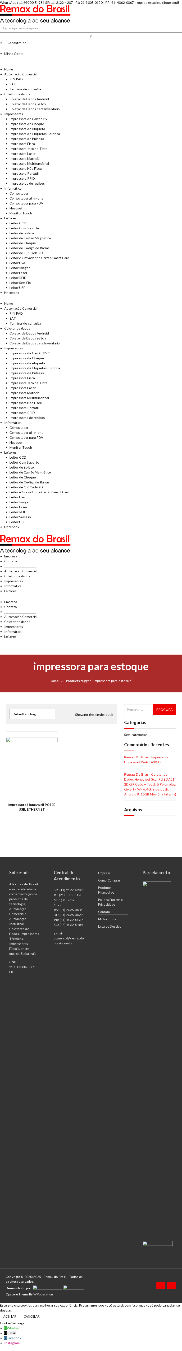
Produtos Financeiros (106, 890)
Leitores (10, 218)
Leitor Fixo (17, 263)
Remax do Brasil (137, 757)
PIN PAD (16, 79)
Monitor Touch (20, 213)
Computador (18, 193)
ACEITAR (9, 1316)
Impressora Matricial (24, 158)
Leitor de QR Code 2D (26, 253)
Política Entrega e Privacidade (110, 902)
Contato (10, 561)
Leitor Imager (19, 268)
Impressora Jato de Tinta (28, 149)
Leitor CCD (17, 223)
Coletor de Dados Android (29, 99)
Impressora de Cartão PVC (29, 119)
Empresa (10, 556)
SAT (12, 84)
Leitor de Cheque (22, 243)
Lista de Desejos (109, 926)
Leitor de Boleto (21, 233)
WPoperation (43, 1294)
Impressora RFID (22, 178)
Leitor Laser (18, 273)
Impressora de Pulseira (26, 139)
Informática (13, 188)
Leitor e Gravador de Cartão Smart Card (39, 258)
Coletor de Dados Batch (27, 104)
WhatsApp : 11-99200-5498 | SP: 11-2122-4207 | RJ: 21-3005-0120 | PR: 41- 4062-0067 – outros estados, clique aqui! (89, 2)
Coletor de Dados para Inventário (34, 109)
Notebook (11, 293)
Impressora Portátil (24, 173)
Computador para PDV (26, 203)
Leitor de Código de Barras (29, 248)
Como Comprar (109, 880)
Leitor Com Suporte (24, 228)
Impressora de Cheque (26, 124)
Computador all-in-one (26, 198)
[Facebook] (160, 1285)
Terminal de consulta (25, 89)
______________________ (20, 566)
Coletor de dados (17, 94)
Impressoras (13, 114)
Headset (16, 208)
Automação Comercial (20, 74)
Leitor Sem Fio (20, 283)
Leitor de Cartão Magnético (30, 238)
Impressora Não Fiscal (25, 168)
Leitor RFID (18, 278)
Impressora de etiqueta (27, 129)
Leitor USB (17, 288)
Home (8, 69)
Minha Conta (107, 919)
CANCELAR (32, 1316)
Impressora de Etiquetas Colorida (34, 134)
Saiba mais (28, 953)
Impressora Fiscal (22, 144)
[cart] (91, 64)
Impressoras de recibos (27, 183)
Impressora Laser (22, 154)
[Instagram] (171, 1285)
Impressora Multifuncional (29, 163)
